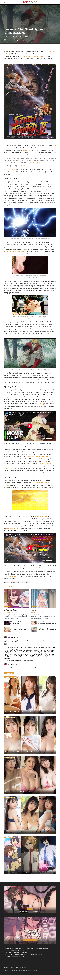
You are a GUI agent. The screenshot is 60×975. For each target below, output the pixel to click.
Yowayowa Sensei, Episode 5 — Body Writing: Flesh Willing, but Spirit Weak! (47, 628)
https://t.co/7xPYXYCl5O (37, 162)
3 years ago (15, 40)
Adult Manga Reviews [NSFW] (30, 939)
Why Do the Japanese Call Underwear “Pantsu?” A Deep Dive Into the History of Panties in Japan (23, 954)
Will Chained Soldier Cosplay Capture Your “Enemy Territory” (19, 622)
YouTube (24, 967)
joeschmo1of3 (8, 612)
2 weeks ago (41, 612)
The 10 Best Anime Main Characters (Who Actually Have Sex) (18, 872)
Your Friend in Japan (10, 677)
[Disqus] (30, 653)
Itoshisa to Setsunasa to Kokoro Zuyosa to (39, 456)
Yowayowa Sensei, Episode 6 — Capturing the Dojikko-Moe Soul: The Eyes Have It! (19, 629)
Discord (17, 967)
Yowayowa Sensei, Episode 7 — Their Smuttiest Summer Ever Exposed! (47, 622)
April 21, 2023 (21, 166)
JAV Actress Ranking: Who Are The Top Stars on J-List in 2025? (18, 711)
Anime (8, 582)
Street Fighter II (25, 582)
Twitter (12, 967)
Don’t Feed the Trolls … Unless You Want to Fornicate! (30, 942)
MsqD (9, 40)
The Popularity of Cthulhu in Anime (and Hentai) (14, 956)
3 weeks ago (40, 625)
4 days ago (14, 612)
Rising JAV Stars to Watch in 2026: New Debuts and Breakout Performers (21, 751)
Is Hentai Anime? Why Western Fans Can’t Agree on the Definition (18, 952)
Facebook (6, 967)
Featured (22, 40)
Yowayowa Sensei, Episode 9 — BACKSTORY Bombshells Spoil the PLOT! (14, 609)
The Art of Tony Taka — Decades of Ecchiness (30, 911)
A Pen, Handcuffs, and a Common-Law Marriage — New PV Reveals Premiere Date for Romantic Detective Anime (27, 948)
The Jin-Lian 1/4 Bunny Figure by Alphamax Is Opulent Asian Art (17, 950)
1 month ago (13, 631)
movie (18, 582)
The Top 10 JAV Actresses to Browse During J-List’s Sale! (17, 832)
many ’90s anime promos (45, 463)
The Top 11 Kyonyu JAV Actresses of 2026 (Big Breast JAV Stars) (19, 792)
